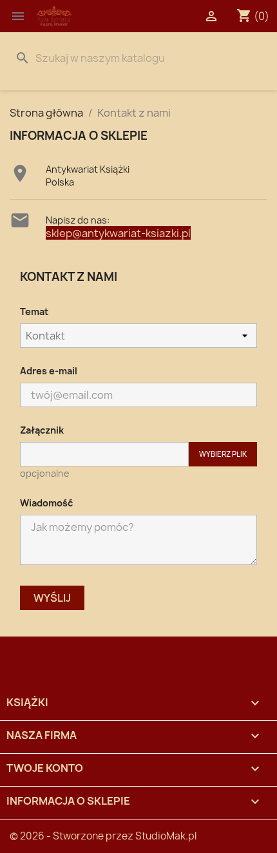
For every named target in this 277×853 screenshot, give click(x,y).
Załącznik (42, 430)
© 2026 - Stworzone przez (72, 836)
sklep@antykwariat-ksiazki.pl (118, 233)
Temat (34, 311)
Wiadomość (46, 503)
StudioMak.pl (165, 836)
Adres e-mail (48, 371)
